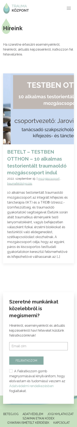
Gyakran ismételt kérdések (28, 422)
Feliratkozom (26, 360)
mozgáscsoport (49, 178)
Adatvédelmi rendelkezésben (31, 386)
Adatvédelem (33, 414)
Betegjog (10, 414)
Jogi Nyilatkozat (60, 414)
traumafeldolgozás (19, 183)
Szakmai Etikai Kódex (38, 418)
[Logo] (16, 8)
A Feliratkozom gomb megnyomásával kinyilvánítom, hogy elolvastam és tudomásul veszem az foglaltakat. (37, 381)
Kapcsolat (61, 422)
